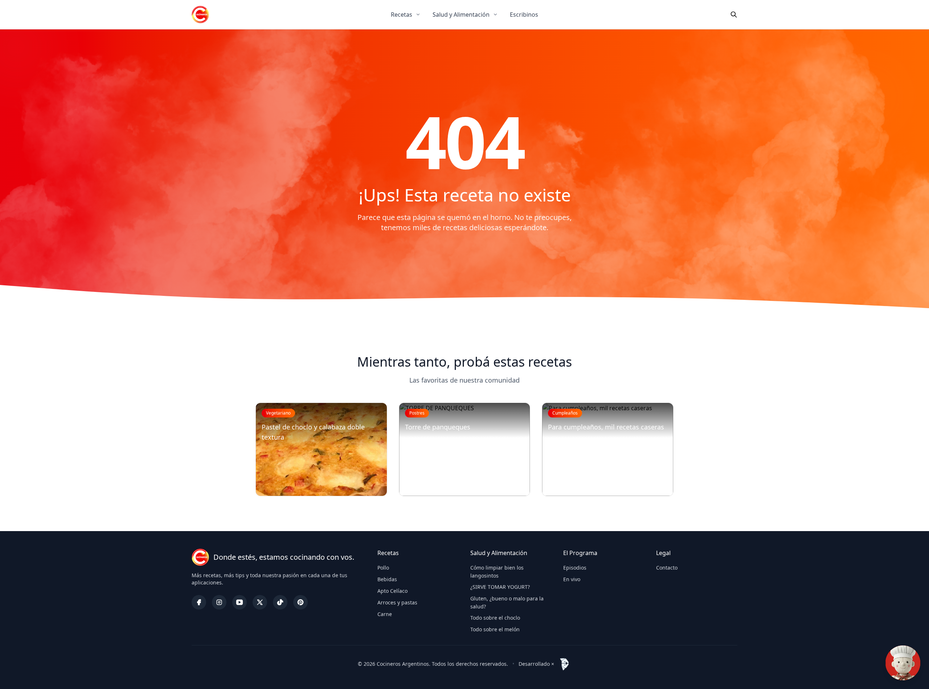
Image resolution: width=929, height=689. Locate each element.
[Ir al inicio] (200, 14)
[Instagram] (219, 602)
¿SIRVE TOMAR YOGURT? (500, 586)
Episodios (574, 567)
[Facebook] (199, 602)
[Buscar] (733, 14)
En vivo (571, 579)
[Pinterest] (300, 602)
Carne (384, 614)
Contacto (667, 567)
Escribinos (524, 15)
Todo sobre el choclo (495, 617)
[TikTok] (280, 602)
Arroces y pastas (397, 602)
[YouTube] (239, 602)
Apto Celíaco (392, 590)
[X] (260, 602)
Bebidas (387, 579)
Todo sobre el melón (495, 629)
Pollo (383, 567)
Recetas (401, 15)
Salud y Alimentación (461, 15)
